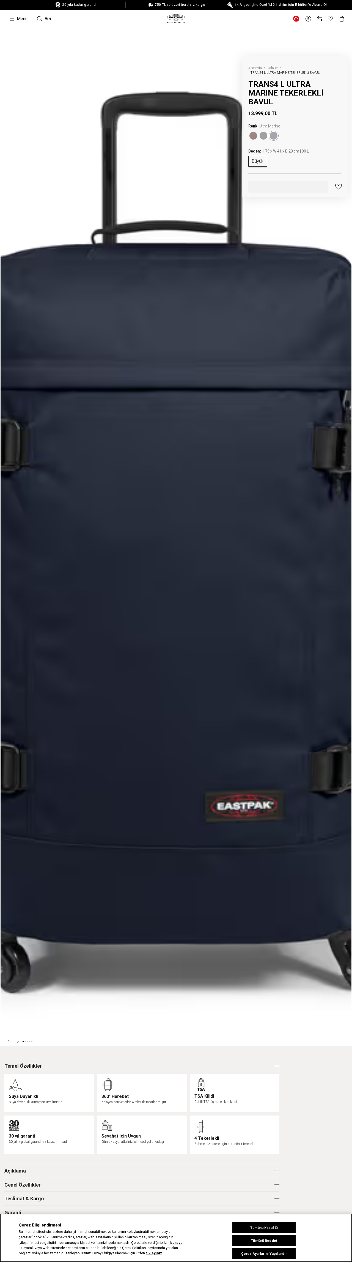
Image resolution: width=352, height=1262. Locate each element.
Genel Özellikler (22, 1185)
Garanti (12, 1212)
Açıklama (15, 1171)
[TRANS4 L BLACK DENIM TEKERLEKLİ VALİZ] (253, 136)
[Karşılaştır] (319, 18)
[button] (8, 1041)
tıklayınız (154, 1253)
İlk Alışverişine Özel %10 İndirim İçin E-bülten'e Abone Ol (280, 5)
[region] (176, 1238)
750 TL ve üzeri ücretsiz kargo (179, 5)
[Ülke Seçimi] (296, 18)
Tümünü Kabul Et (264, 1228)
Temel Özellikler (23, 1066)
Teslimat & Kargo (24, 1198)
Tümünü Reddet (264, 1241)
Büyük (257, 161)
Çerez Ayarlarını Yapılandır (264, 1254)
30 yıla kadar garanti (78, 5)
